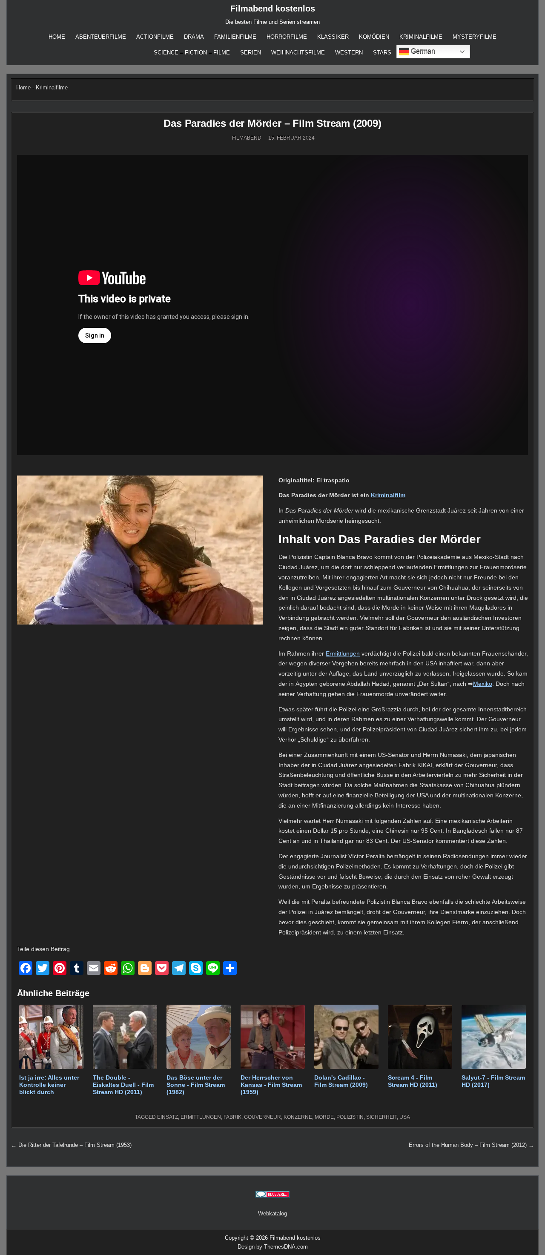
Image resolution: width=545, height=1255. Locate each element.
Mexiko (482, 683)
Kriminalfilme (420, 37)
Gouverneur (262, 1117)
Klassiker (333, 37)
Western (349, 52)
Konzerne (298, 1117)
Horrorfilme (287, 37)
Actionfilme (155, 37)
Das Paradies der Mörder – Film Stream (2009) (272, 123)
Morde (324, 1117)
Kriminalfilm (388, 495)
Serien (250, 52)
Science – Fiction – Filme (192, 52)
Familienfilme (235, 37)
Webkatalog (272, 1213)
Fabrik (232, 1117)
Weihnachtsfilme (298, 52)
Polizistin (350, 1117)
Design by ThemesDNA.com (273, 1247)
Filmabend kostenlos (272, 8)
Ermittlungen (343, 653)
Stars (382, 52)
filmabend (246, 137)
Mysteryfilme (474, 37)
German (422, 50)
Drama (194, 37)
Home (57, 37)
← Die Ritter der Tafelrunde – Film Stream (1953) (71, 1145)
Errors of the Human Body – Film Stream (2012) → (471, 1145)
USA (404, 1117)
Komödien (374, 37)
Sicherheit (381, 1117)
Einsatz (167, 1117)
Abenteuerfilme (100, 37)
